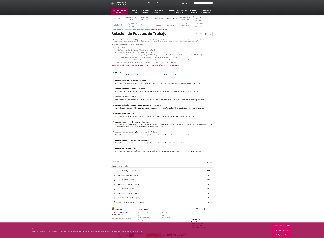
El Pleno (117, 18)
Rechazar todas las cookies (281, 230)
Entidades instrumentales (171, 24)
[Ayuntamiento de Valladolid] (112, 3)
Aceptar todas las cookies (282, 225)
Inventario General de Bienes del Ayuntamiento (131, 24)
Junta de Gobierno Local (131, 18)
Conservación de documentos (185, 25)
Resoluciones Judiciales (158, 24)
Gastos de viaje (158, 18)
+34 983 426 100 (120, 214)
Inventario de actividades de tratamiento (199, 24)
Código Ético (144, 25)
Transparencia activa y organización (123, 29)
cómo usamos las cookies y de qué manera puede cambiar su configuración (118, 231)
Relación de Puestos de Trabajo (160, 29)
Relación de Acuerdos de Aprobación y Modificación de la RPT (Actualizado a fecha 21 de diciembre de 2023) (145, 65)
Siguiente (209, 162)
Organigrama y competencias (117, 24)
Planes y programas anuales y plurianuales (198, 18)
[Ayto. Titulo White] (121, 3)
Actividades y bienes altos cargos (185, 18)
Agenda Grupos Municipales (144, 18)
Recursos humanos (171, 18)
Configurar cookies (282, 235)
